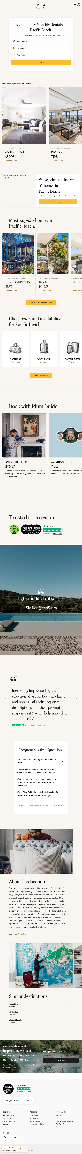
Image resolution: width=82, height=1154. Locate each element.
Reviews (32, 1127)
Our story (59, 1118)
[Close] (26, 1147)
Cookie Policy (11, 1150)
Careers (58, 1127)
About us (59, 1115)
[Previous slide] (5, 698)
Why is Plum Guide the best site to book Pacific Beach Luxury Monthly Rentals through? (37, 794)
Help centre (34, 1115)
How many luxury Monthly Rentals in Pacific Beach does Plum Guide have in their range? (36, 771)
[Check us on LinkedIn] (15, 1137)
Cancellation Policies (37, 1124)
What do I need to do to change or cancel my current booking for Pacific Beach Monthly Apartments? (36, 782)
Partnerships (7, 1118)
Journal (5, 1124)
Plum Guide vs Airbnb (10, 1127)
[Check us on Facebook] (10, 1137)
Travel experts (35, 1121)
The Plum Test (61, 1124)
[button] (40, 4)
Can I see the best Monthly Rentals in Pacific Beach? (36, 761)
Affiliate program (9, 1121)
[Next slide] (76, 698)
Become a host (8, 1115)
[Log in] (76, 4)
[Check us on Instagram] (5, 1137)
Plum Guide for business (64, 1121)
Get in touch (34, 1118)
